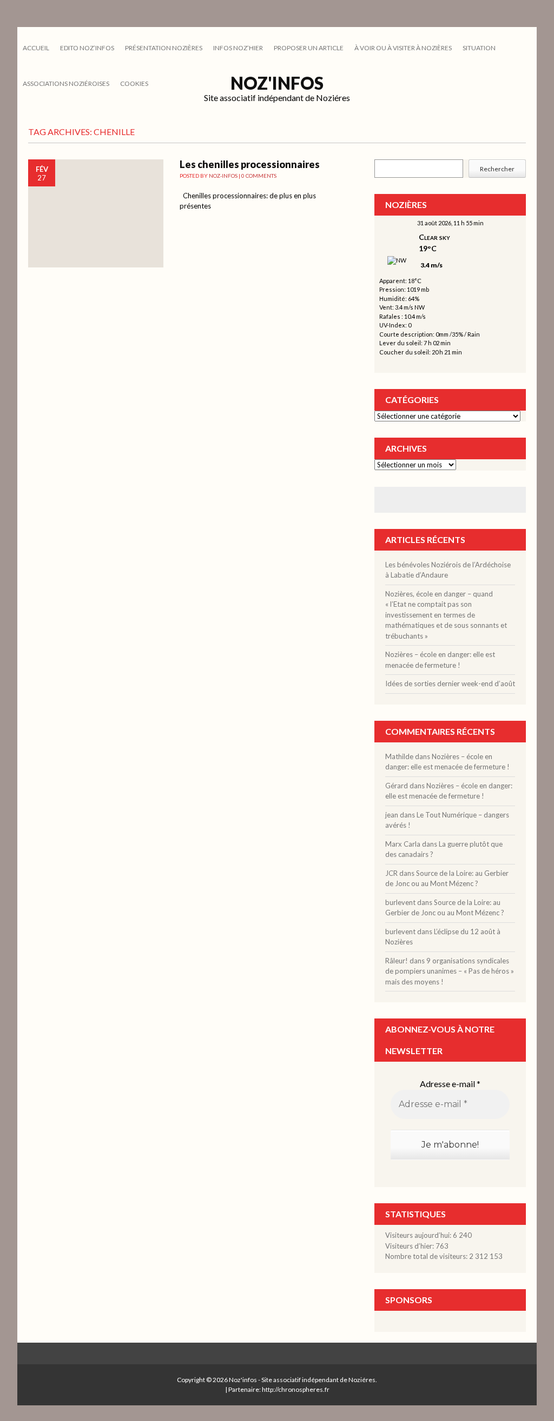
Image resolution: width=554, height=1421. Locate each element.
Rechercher (497, 169)
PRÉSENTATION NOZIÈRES (163, 48)
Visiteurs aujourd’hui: (419, 1235)
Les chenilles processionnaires (250, 164)
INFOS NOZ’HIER (238, 48)
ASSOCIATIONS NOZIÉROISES (66, 83)
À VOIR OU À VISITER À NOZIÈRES (403, 48)
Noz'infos (277, 82)
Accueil (36, 48)
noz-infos (223, 175)
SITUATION (479, 48)
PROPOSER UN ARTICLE (309, 48)
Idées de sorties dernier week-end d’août (450, 683)
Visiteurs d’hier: (410, 1246)
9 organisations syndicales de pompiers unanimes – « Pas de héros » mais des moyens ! (449, 971)
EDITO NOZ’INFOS (87, 48)
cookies (134, 83)
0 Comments (258, 175)
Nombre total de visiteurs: (427, 1256)
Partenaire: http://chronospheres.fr (278, 1389)
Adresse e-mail (450, 1083)
